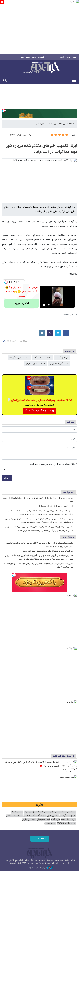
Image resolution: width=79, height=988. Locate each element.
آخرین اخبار (68, 492)
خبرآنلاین (39, 67)
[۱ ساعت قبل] (69, 766)
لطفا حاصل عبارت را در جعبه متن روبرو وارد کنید (53, 464)
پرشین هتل (52, 816)
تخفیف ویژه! (21, 303)
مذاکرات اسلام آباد (42, 358)
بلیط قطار (55, 819)
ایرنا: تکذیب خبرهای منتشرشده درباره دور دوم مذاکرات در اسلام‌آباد (41, 149)
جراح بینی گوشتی (67, 816)
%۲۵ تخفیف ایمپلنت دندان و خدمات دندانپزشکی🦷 (39, 400)
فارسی (74, 57)
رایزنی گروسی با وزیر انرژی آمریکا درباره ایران (55, 506)
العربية (68, 57)
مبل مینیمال (16, 812)
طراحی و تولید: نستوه (38, 867)
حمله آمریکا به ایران (59, 364)
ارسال (7, 478)
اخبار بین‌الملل (54, 124)
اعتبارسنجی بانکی (14, 816)
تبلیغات (28, 57)
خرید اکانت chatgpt (66, 823)
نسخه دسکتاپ (39, 838)
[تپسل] (4, 110)
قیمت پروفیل (43, 819)
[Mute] (49, 305)
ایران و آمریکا (62, 358)
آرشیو (22, 57)
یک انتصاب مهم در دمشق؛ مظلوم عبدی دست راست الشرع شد (48, 551)
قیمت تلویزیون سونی (33, 812)
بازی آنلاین (49, 812)
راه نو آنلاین (60, 812)
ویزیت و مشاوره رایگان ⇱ (39, 410)
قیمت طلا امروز (68, 819)
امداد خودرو (49, 823)
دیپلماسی (39, 124)
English (62, 57)
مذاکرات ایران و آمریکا (19, 358)
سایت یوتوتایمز (29, 819)
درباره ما (34, 57)
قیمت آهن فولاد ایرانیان (34, 816)
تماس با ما (41, 57)
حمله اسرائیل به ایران (35, 364)
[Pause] (44, 305)
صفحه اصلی (68, 124)
